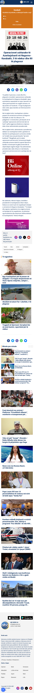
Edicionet (25, 670)
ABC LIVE (26, 2)
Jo (5, 19)
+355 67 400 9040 (15, 626)
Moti (24, 674)
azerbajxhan (25, 247)
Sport (12, 674)
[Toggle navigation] (31, 2)
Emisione (25, 667)
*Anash (5, 247)
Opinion (3, 667)
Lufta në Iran (14, 670)
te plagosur (19, 249)
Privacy (4, 660)
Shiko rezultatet (17, 25)
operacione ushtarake (9, 249)
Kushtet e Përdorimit (12, 660)
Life (24, 677)
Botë (12, 667)
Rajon (2, 677)
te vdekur (6, 252)
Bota (12, 247)
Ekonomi (13, 677)
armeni (17, 247)
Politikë (3, 674)
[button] (3, 689)
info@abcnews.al (15, 624)
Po (5, 16)
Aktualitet (4, 670)
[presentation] (29, 346)
